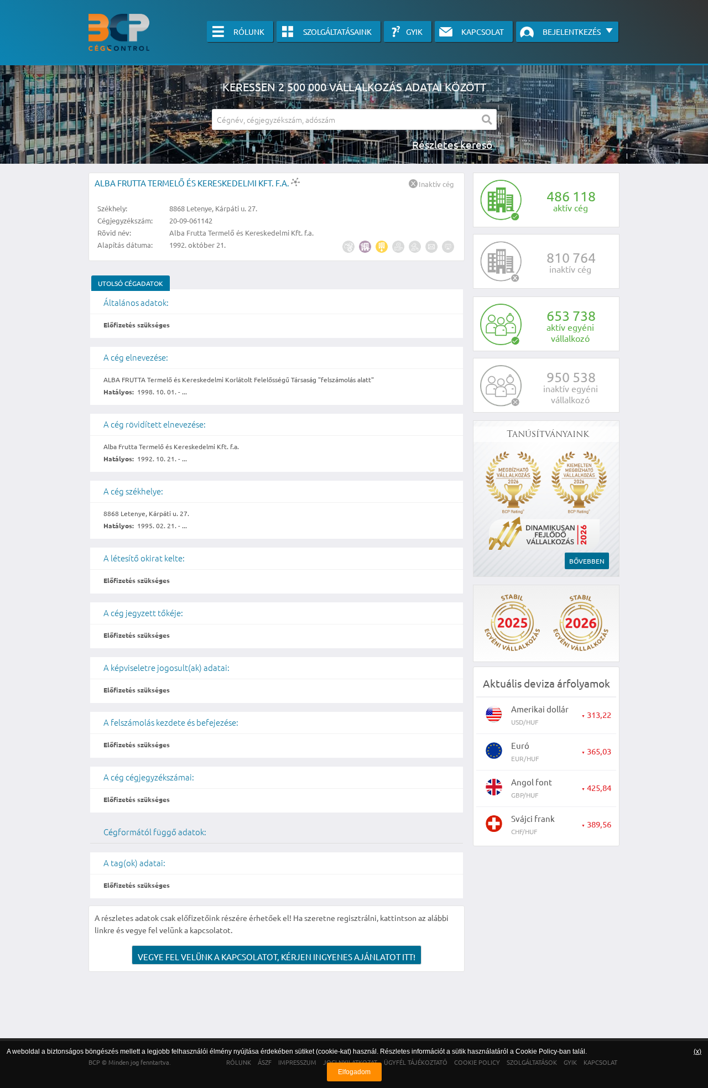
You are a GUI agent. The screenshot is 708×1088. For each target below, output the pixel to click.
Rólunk (248, 32)
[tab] (130, 283)
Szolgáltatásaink (337, 32)
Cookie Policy (536, 1051)
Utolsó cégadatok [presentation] (130, 283)
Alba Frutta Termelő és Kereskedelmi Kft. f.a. (193, 183)
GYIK (414, 32)
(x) (697, 1051)
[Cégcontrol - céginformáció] (118, 32)
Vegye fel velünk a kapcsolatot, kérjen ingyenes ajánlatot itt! (276, 956)
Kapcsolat (482, 32)
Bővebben (587, 560)
